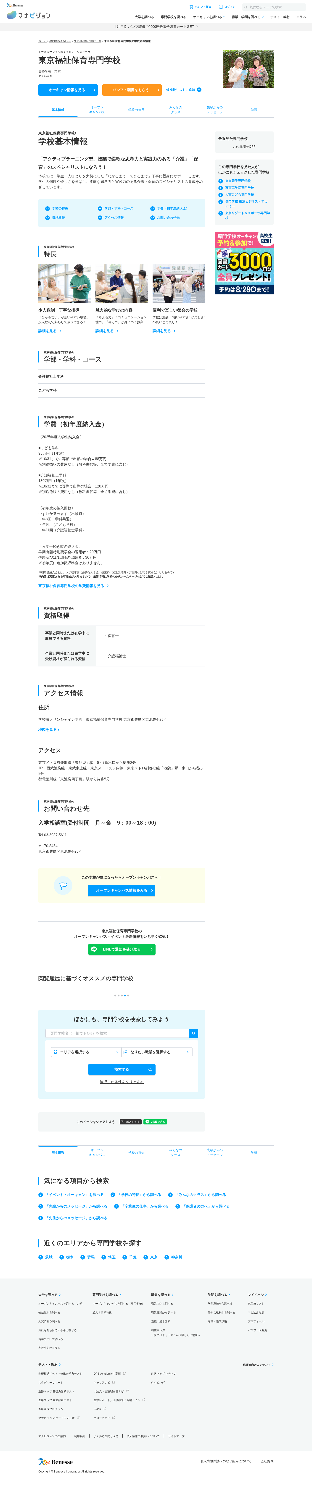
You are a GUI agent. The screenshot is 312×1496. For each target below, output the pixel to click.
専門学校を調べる (173, 17)
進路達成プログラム (50, 1409)
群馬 (91, 1257)
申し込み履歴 (256, 1312)
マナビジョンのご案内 (52, 1436)
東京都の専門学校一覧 (87, 41)
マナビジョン (28, 15)
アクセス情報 (114, 217)
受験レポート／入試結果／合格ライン (117, 1400)
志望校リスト (256, 1303)
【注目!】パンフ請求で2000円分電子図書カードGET (154, 27)
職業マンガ (176, 1333)
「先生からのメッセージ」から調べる (76, 1218)
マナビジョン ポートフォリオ (56, 1418)
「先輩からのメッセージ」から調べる (76, 1206)
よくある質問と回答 (106, 1436)
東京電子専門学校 (238, 181)
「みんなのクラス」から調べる (200, 1195)
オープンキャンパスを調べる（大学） (61, 1303)
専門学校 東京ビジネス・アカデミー (246, 203)
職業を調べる (160, 1295)
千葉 (133, 1257)
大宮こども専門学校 (239, 194)
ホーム (42, 41)
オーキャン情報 (67, 90)
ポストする (133, 1121)
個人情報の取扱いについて (143, 1436)
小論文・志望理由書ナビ (109, 1391)
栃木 (70, 1257)
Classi (97, 1409)
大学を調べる (144, 17)
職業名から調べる (162, 1303)
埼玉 (112, 1257)
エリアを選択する (74, 1052)
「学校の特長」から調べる (139, 1195)
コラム (301, 17)
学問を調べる (217, 1295)
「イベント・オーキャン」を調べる (74, 1195)
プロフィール (256, 1321)
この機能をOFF (244, 146)
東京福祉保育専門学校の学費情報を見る (71, 586)
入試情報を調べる (49, 1321)
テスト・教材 (280, 17)
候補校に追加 (180, 90)
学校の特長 (60, 208)
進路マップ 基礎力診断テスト (56, 1391)
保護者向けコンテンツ (256, 1364)
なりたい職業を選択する (150, 1052)
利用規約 (79, 1436)
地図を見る (47, 729)
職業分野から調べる (163, 1312)
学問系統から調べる (220, 1303)
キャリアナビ (102, 1382)
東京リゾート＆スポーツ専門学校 (247, 215)
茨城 (49, 1257)
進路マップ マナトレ (163, 1373)
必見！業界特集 (102, 1312)
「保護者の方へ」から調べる (206, 1206)
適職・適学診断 (160, 1321)
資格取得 (58, 217)
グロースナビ (102, 1418)
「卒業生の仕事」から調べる (145, 1206)
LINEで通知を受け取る (122, 949)
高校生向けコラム (49, 1347)
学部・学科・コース (119, 208)
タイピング (158, 1382)
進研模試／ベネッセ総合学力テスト (60, 1373)
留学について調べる (50, 1339)
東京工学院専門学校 (239, 187)
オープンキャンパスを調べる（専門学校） (119, 1303)
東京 (154, 1257)
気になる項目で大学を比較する (57, 1330)
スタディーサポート (50, 1382)
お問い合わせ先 (168, 217)
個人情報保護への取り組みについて (225, 1461)
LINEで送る (158, 1121)
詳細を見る (47, 331)
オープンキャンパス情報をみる (121, 890)
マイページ (256, 1295)
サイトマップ (176, 1436)
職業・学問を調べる (246, 17)
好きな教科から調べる (221, 1312)
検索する (121, 1069)
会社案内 (267, 1461)
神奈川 (176, 1257)
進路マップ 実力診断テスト (55, 1400)
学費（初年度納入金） (173, 208)
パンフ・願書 (131, 90)
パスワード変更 (257, 1330)
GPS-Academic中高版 (107, 1373)
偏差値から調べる (49, 1312)
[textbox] (121, 1033)
